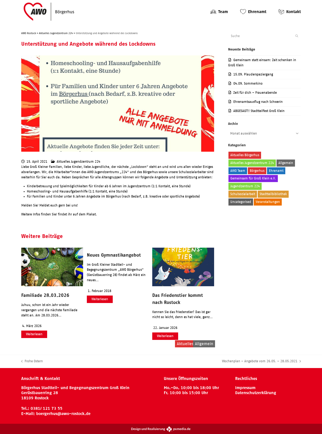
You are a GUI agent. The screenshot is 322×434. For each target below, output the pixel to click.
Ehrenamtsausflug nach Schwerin (258, 102)
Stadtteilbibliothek (273, 194)
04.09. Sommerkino (248, 83)
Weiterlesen (34, 334)
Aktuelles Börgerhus (244, 155)
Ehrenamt (276, 171)
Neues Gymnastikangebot (114, 255)
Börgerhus (257, 171)
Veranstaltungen (268, 202)
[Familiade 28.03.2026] (52, 285)
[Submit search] (296, 36)
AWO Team (237, 171)
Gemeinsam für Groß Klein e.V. (253, 178)
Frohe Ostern (32, 361)
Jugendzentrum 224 (245, 186)
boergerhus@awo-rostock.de (63, 413)
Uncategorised (240, 202)
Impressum (245, 387)
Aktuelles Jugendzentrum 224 (78, 161)
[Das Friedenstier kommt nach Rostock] (183, 285)
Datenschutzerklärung (255, 392)
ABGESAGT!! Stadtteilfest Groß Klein (259, 111)
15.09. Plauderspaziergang (253, 74)
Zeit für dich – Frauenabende (255, 92)
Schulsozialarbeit (242, 194)
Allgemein (285, 163)
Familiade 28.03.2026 (45, 295)
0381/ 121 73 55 (46, 408)
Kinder (269, 186)
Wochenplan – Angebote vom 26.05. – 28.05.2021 (259, 361)
